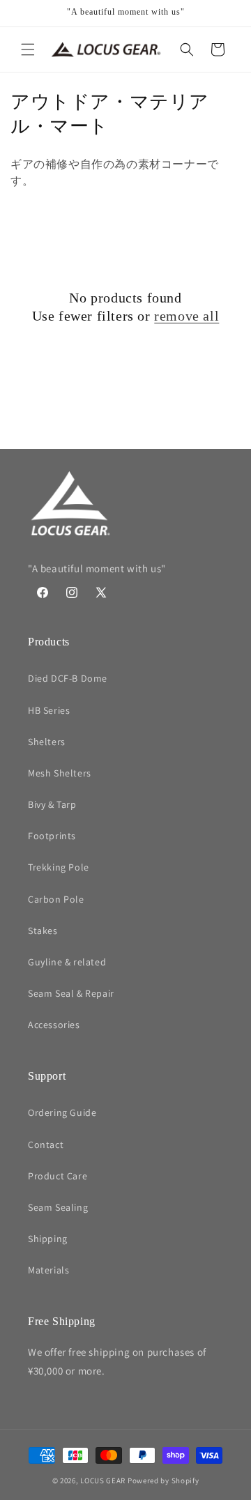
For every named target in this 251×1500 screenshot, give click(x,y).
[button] (28, 49)
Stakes (43, 930)
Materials (48, 1270)
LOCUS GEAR (103, 1480)
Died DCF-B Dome (67, 678)
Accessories (54, 1024)
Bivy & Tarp (52, 804)
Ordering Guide (62, 1112)
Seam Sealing (58, 1207)
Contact (45, 1144)
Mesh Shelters (59, 773)
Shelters (47, 741)
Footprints (52, 835)
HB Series (49, 710)
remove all (186, 315)
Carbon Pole (56, 899)
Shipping (48, 1238)
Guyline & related (67, 962)
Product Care (57, 1176)
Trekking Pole (58, 867)
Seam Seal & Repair (71, 993)
